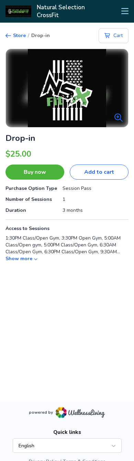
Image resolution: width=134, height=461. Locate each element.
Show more (18, 258)
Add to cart (99, 172)
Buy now (35, 172)
